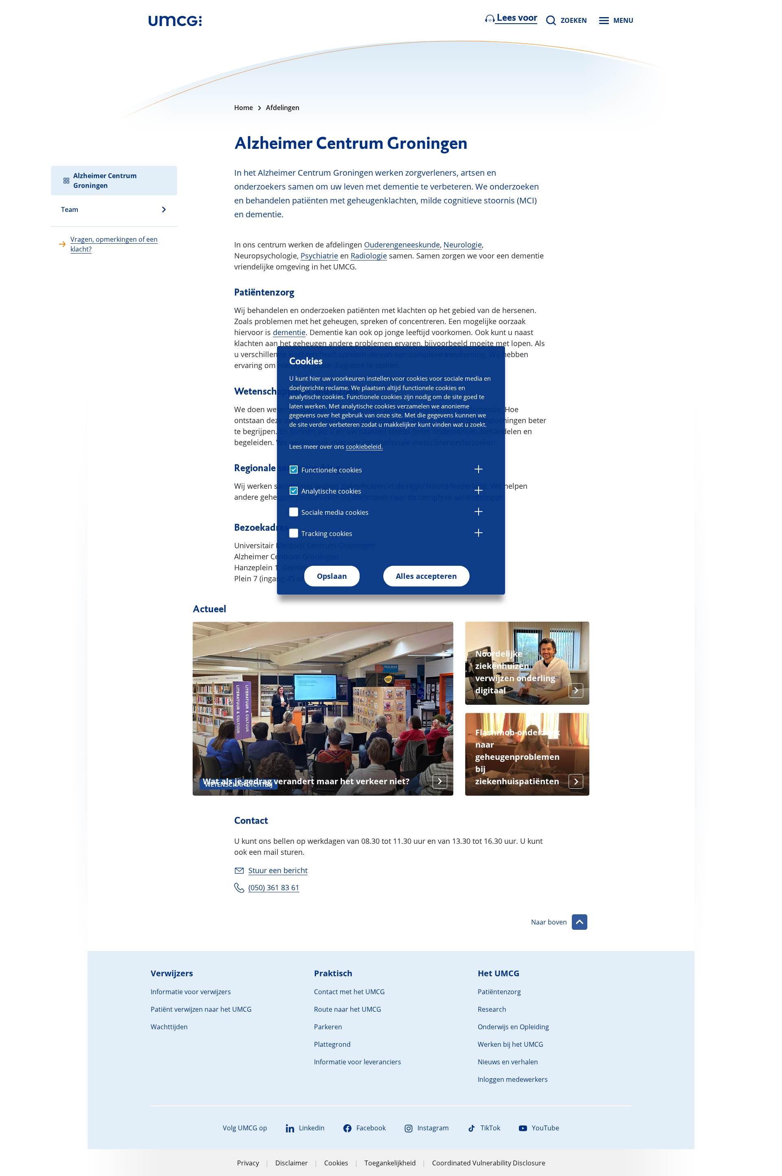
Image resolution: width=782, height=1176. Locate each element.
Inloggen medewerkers (513, 1079)
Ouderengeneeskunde (402, 244)
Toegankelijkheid (390, 1162)
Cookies (336, 1162)
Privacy (248, 1162)
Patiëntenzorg (499, 991)
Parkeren (328, 1026)
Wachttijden (169, 1026)
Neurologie (463, 244)
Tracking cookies (326, 533)
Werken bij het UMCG (510, 1044)
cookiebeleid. (364, 446)
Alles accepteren (426, 576)
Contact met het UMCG (349, 991)
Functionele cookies (331, 470)
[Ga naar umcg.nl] (175, 20)
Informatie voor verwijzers (191, 991)
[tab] (478, 470)
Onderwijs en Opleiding (513, 1026)
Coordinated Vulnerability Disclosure (488, 1162)
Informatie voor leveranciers (357, 1061)
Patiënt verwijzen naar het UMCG (201, 1009)
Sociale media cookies (335, 512)
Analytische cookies (331, 491)
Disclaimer (291, 1162)
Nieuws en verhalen (508, 1061)
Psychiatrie (319, 255)
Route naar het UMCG (347, 1009)
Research (492, 1009)
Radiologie (369, 255)
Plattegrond (332, 1044)
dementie (289, 332)
